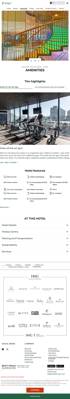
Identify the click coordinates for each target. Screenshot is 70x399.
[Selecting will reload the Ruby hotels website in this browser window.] (40, 301)
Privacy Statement (11, 385)
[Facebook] (3, 349)
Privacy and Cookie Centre (33, 357)
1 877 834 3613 (23, 367)
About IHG (28, 348)
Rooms (15, 8)
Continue (35, 390)
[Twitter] (7, 349)
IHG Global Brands (54, 351)
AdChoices (28, 359)
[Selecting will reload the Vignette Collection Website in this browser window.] (47, 288)
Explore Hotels (29, 355)
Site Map (51, 361)
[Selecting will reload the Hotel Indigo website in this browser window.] (10, 301)
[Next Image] (38, 60)
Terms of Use (52, 355)
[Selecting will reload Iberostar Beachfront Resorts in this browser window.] (60, 301)
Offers (9, 8)
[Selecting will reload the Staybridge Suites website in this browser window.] (35, 325)
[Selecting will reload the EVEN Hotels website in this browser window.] (23, 313)
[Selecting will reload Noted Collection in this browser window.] (20, 301)
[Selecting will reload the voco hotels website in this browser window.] (30, 301)
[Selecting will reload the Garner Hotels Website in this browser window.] (59, 313)
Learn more (52, 374)
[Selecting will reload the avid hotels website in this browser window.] (11, 325)
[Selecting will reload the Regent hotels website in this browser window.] (23, 288)
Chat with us (52, 353)
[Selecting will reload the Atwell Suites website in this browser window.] (23, 325)
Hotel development (31, 353)
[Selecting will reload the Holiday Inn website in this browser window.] (47, 313)
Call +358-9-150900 (8, 162)
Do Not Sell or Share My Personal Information (58, 358)
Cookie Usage (29, 362)
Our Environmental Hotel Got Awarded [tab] (49, 87)
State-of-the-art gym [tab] (9, 87)
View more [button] (4, 207)
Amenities (23, 8)
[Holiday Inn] (7, 3)
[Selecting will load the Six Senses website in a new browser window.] (11, 288)
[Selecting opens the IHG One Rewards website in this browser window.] (35, 335)
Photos (61, 8)
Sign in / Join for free (58, 3)
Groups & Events (51, 8)
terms (4, 383)
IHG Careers (28, 351)
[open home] (2, 266)
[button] (67, 3)
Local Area (39, 8)
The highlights (35, 81)
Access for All (52, 348)
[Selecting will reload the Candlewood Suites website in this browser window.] (59, 325)
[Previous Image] (31, 60)
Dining (32, 8)
